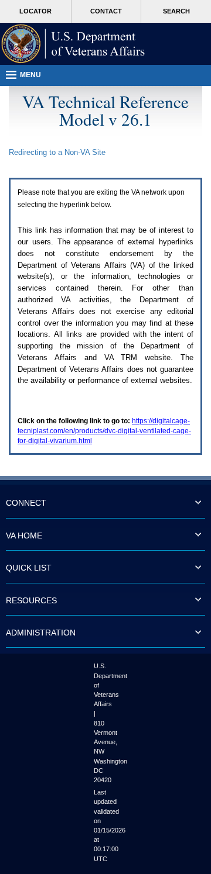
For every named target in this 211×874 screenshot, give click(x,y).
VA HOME (24, 535)
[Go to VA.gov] (73, 44)
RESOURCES (31, 600)
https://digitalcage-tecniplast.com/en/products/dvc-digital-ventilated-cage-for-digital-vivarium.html (104, 431)
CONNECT (26, 502)
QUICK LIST (29, 567)
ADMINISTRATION (41, 632)
